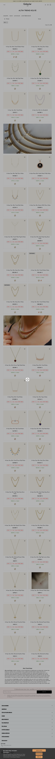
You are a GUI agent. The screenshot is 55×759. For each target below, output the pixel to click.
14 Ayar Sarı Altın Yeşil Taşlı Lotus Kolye (40, 557)
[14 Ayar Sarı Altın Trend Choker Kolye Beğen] (24, 31)
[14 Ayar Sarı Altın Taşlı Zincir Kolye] (15, 163)
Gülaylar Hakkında (5, 705)
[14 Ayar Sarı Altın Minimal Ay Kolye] (40, 644)
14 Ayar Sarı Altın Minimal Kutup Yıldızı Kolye (15, 558)
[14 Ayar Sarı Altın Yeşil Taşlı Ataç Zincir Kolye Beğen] (24, 476)
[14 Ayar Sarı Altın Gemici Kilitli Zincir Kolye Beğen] (49, 189)
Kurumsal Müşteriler (6, 733)
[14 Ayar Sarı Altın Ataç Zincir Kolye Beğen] (49, 31)
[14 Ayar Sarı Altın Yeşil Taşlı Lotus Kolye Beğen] (49, 541)
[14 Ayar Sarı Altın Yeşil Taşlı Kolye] (15, 68)
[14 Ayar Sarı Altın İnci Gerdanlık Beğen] (49, 94)
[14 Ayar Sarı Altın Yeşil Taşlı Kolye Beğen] (24, 62)
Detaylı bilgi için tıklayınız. (15, 757)
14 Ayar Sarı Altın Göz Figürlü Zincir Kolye (15, 525)
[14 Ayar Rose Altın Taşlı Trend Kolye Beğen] (24, 413)
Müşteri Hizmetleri (5, 719)
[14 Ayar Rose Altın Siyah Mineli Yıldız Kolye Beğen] (49, 157)
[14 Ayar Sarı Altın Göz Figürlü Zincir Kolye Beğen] (24, 509)
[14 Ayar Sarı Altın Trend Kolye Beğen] (24, 94)
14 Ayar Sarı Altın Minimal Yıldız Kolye (40, 590)
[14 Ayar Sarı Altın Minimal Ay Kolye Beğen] (49, 638)
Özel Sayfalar (4, 726)
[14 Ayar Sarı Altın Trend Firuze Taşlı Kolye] (15, 450)
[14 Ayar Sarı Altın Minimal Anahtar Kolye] (15, 644)
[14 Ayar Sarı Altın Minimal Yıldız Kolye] (40, 580)
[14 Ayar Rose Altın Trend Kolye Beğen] (49, 349)
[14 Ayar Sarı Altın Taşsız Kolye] (40, 387)
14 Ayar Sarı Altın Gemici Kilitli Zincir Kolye (40, 205)
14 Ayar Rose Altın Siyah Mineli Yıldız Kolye (40, 173)
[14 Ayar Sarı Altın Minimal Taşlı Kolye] (15, 580)
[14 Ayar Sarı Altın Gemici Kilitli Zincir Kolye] (40, 195)
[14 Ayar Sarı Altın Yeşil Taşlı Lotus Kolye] (40, 547)
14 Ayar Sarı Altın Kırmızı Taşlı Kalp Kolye (15, 365)
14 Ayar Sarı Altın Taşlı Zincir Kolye (15, 173)
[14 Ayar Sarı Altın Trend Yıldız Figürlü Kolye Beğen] (24, 221)
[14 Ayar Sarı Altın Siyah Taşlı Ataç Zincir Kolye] (40, 227)
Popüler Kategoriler (5, 736)
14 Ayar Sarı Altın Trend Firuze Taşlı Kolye (15, 460)
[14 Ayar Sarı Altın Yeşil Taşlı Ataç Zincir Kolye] (15, 482)
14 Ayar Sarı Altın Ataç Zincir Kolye (39, 46)
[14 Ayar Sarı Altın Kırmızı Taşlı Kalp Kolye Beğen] (24, 349)
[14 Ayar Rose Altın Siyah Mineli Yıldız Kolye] (40, 163)
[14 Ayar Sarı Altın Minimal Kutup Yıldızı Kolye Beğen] (24, 541)
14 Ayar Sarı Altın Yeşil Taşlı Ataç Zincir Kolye (15, 493)
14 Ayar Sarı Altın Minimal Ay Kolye (40, 653)
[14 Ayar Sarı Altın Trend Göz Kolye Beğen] (24, 189)
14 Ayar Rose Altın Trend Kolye (40, 365)
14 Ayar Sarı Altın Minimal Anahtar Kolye (15, 653)
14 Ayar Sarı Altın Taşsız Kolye (40, 397)
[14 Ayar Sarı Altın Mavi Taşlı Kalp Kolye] (40, 419)
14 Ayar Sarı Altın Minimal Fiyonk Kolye (40, 622)
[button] (39, 750)
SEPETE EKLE (22, 42)
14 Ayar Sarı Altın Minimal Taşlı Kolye (15, 590)
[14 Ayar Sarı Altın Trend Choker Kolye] (15, 37)
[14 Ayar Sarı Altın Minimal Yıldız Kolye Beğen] (49, 574)
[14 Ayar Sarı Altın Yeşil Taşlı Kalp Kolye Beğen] (49, 62)
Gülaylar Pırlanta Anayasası (7, 712)
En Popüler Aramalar (5, 729)
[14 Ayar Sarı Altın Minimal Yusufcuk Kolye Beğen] (24, 606)
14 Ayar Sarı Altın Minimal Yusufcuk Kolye (15, 622)
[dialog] (27, 753)
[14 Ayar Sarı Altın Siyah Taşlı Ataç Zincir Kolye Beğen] (49, 221)
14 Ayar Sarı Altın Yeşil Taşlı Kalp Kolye (40, 78)
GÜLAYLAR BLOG (4, 740)
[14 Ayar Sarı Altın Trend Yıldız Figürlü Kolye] (15, 227)
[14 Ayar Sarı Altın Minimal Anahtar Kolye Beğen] (24, 638)
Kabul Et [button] (39, 756)
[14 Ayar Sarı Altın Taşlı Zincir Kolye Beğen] (24, 157)
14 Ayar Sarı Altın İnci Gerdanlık (40, 110)
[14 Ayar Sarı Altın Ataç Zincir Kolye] (40, 37)
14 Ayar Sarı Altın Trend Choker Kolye (15, 46)
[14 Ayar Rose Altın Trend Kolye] (40, 355)
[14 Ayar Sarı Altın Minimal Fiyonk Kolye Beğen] (49, 606)
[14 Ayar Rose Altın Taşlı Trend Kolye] (15, 419)
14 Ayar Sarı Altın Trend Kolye (15, 110)
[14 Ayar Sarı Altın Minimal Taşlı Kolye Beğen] (24, 574)
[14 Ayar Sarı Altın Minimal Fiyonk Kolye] (40, 612)
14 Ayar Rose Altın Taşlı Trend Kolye (15, 428)
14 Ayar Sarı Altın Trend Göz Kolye (15, 205)
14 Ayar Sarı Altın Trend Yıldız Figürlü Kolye (15, 236)
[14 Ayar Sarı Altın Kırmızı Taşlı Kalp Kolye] (15, 355)
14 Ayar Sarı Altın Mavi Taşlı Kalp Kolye (40, 428)
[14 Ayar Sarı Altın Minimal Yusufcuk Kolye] (15, 612)
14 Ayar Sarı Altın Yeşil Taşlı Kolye (15, 78)
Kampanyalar (4, 709)
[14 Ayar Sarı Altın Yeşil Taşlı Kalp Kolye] (40, 68)
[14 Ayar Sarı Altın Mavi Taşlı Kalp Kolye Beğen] (49, 413)
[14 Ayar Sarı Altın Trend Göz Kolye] (15, 195)
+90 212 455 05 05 (7, 745)
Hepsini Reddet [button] (39, 753)
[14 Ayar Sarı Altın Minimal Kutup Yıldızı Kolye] (15, 547)
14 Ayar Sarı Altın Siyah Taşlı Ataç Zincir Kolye (40, 237)
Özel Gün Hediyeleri (5, 723)
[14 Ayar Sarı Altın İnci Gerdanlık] (40, 100)
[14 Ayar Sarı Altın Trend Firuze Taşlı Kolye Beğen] (24, 444)
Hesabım (3, 716)
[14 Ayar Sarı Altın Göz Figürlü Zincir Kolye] (15, 515)
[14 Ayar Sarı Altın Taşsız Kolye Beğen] (49, 381)
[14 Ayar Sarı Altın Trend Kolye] (15, 100)
